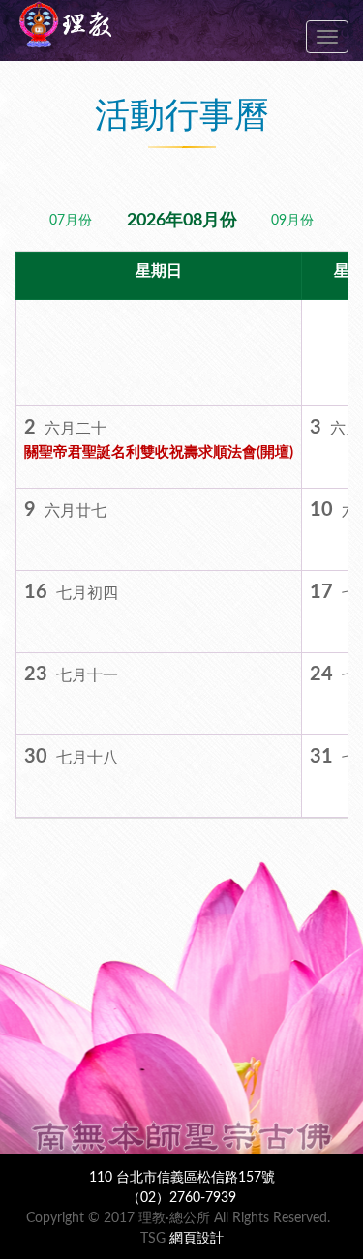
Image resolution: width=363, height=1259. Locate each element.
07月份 (70, 220)
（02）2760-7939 (181, 1198)
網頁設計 (196, 1238)
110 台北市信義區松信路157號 (182, 1177)
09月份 (292, 220)
